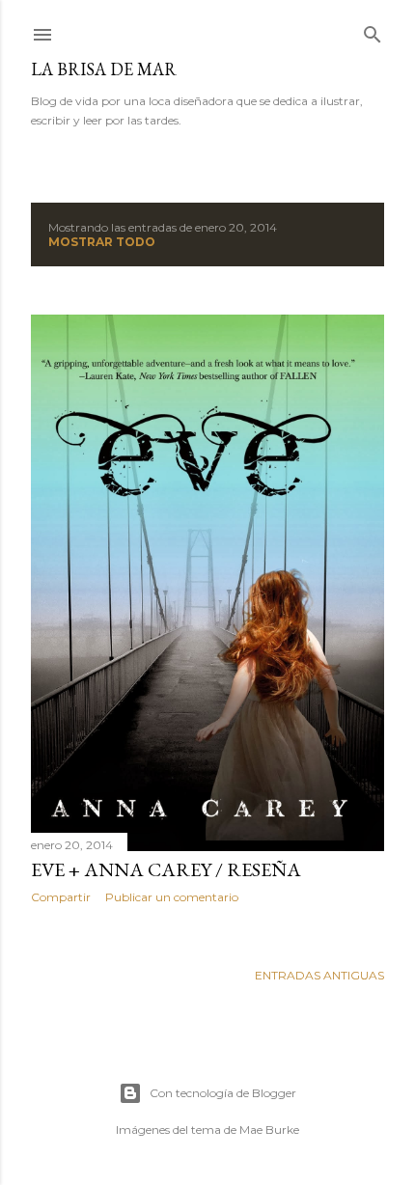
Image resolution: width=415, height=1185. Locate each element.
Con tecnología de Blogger (223, 1093)
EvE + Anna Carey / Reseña (166, 869)
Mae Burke (269, 1129)
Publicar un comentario (171, 897)
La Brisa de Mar (104, 69)
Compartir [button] (61, 897)
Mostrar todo (101, 241)
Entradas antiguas (319, 975)
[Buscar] (372, 30)
